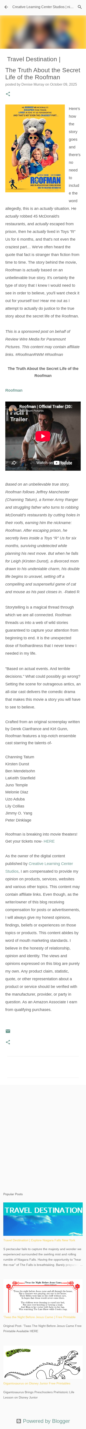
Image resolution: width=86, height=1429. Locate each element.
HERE (49, 841)
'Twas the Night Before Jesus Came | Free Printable (39, 1317)
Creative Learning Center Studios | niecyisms (47, 7)
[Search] (79, 7)
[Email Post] (8, 1032)
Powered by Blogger (45, 1421)
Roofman (13, 390)
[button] (8, 94)
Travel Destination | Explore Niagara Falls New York (39, 1240)
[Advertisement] (43, 1134)
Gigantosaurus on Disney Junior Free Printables (36, 1383)
